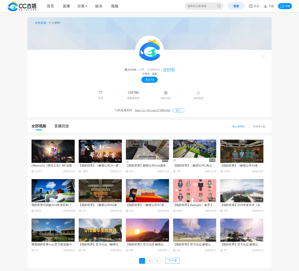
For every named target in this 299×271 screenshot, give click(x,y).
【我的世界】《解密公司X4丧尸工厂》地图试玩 (241, 165)
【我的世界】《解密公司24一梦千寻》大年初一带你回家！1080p (100, 165)
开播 (287, 6)
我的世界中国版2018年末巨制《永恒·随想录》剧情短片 (53, 205)
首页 (50, 6)
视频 (114, 6)
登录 (236, 6)
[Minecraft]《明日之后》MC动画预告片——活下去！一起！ (53, 165)
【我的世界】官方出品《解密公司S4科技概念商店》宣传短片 (100, 244)
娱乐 (99, 6)
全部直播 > (42, 22)
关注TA (149, 79)
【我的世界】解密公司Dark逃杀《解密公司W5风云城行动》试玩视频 (147, 165)
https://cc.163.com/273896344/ (152, 110)
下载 (270, 6)
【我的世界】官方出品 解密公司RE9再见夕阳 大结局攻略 (147, 244)
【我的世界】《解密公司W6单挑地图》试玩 (100, 205)
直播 (66, 6)
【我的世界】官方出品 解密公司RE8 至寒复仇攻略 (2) (241, 244)
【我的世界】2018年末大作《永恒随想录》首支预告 (241, 205)
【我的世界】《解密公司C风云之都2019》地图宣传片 (194, 165)
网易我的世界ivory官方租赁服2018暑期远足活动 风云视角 (53, 244)
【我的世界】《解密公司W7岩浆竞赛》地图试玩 (147, 205)
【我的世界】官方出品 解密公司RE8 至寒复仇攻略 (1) (194, 244)
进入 (178, 110)
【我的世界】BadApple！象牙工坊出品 (194, 205)
